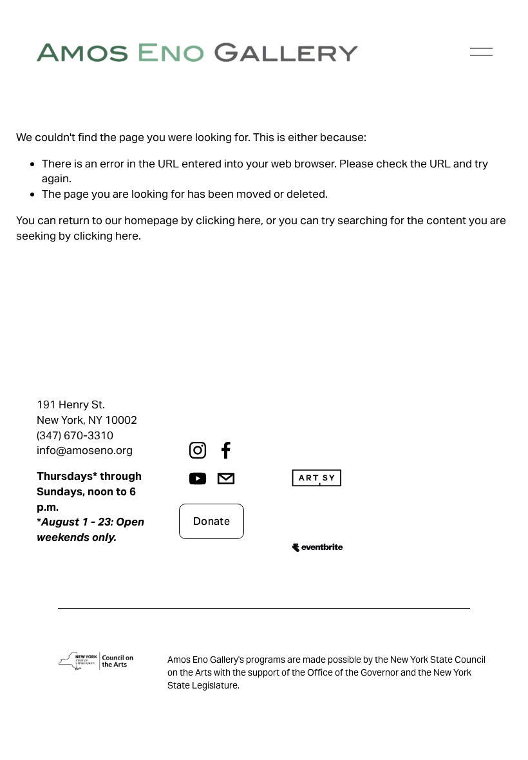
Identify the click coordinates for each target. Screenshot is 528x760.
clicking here (228, 220)
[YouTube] (198, 479)
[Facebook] (226, 450)
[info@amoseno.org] (226, 479)
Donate (211, 521)
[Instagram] (198, 450)
